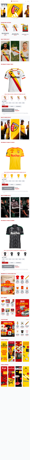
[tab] (5, 98)
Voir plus (27, 319)
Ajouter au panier (9, 110)
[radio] (3, 103)
